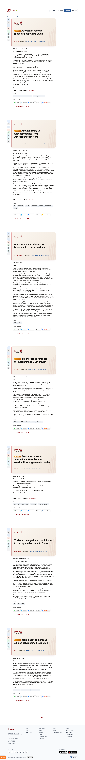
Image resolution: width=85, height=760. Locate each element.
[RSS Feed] (27, 752)
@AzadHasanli (32, 498)
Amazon (41, 205)
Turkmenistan (21, 603)
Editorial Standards (43, 736)
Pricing (54, 730)
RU (75, 757)
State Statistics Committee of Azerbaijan (22, 95)
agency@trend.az (11, 743)
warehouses (34, 205)
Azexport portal (48, 205)
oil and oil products (26, 690)
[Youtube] (18, 752)
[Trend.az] (12, 10)
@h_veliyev (31, 90)
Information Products (57, 732)
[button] (8, 19)
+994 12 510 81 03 (11, 741)
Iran (15, 322)
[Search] (50, 10)
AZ (73, 757)
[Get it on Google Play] (72, 752)
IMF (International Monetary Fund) (21, 421)
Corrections (41, 738)
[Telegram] (21, 752)
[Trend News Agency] (11, 729)
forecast (33, 421)
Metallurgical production (39, 95)
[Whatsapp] (9, 752)
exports (27, 205)
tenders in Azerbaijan (43, 504)
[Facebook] (12, 752)
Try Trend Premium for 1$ (22, 106)
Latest (27, 730)
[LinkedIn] (24, 752)
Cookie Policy (69, 736)
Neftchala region (24, 504)
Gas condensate (35, 690)
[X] (15, 752)
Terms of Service (69, 730)
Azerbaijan (16, 504)
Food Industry (20, 205)
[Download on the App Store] (63, 752)
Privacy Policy (69, 732)
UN (14, 603)
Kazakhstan (39, 421)
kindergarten (33, 504)
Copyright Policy (69, 734)
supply (15, 208)
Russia (19, 322)
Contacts (41, 734)
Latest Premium (29, 732)
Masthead (41, 732)
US (14, 205)
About (40, 730)
